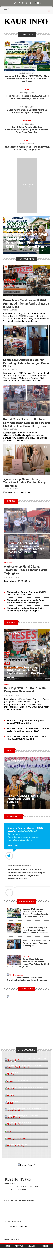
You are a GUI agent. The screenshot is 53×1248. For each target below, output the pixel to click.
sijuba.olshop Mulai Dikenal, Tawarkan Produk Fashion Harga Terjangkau (27, 148)
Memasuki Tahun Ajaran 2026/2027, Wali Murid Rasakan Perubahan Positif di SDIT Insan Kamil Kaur (27, 79)
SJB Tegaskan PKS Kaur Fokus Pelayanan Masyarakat (25, 689)
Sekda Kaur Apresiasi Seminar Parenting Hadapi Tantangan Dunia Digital (27, 111)
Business (27, 121)
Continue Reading (35, 250)
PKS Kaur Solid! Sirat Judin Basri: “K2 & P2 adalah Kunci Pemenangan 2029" (28, 729)
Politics (27, 89)
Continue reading (35, 1058)
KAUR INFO (26, 21)
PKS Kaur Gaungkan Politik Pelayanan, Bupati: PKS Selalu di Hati (26, 721)
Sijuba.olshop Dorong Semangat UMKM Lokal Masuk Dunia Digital (26, 593)
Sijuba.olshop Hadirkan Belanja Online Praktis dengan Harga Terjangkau (25, 609)
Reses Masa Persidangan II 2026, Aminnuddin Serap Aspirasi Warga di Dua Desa (27, 97)
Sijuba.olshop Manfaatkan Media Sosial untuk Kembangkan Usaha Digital (26, 601)
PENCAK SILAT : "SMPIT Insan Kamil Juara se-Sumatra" (23, 799)
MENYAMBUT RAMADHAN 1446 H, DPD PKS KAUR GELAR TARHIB (26, 737)
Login (39, 3)
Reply (17, 845)
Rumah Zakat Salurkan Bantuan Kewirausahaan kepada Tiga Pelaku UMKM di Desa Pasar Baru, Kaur (27, 129)
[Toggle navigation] (5, 10)
